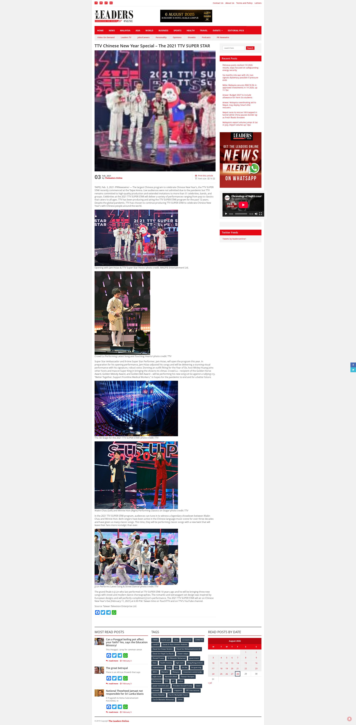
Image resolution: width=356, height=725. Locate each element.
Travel (203, 30)
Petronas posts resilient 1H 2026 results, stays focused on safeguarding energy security (240, 67)
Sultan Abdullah (159, 695)
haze (154, 663)
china (176, 640)
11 (221, 663)
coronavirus (186, 640)
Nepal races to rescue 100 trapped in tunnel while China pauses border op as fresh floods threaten (239, 115)
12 (227, 663)
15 (246, 663)
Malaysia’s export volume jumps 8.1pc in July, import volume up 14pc (240, 123)
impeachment (158, 667)
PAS (166, 681)
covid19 (156, 644)
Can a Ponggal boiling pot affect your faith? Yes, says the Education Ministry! (127, 642)
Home (100, 30)
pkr (173, 681)
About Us (229, 3)
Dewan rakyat (182, 653)
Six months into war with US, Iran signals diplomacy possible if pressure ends (240, 77)
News (112, 30)
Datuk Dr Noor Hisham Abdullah (175, 644)
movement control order (192, 672)
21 (238, 668)
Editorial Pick (236, 30)
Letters (258, 3)
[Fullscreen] (260, 213)
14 (238, 663)
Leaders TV (126, 37)
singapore (178, 690)
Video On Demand (106, 37)
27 (232, 674)
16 (256, 663)
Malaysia (125, 30)
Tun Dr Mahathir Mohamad (163, 699)
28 (238, 674)
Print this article (205, 175)
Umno (180, 699)
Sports (177, 30)
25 (221, 674)
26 (227, 674)
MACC (155, 672)
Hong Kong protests (195, 663)
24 (213, 674)
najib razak (157, 676)
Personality (161, 37)
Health (191, 30)
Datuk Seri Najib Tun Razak (163, 653)
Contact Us (218, 3)
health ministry (166, 663)
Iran (176, 667)
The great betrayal (117, 668)
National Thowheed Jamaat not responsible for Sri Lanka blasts (125, 692)
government (194, 658)
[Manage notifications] (349, 719)
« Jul (210, 682)
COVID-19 (199, 640)
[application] (243, 205)
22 (246, 668)
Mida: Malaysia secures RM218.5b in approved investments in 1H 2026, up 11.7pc (239, 87)
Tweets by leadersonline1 (234, 238)
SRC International (192, 690)
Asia (138, 30)
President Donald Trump (182, 686)
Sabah (198, 686)
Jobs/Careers (143, 37)
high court (180, 663)
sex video (166, 690)
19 (227, 668)
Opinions (177, 37)
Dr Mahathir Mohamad (177, 658)
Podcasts (206, 37)
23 (256, 668)
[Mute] (256, 213)
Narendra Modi (171, 676)
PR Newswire (223, 37)
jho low (184, 667)
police (180, 681)
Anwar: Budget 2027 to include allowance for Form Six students (237, 96)
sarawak (156, 690)
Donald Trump (158, 658)
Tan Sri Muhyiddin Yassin (178, 695)
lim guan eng (196, 667)
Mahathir (165, 672)
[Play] (226, 213)
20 (232, 668)
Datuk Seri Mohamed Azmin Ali (188, 649)
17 (213, 668)
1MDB (155, 640)
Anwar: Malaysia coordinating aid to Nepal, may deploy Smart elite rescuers (239, 105)
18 (221, 668)
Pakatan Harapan (187, 676)
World (149, 30)
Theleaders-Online (113, 178)
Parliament (157, 681)
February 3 (127, 661)
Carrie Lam (165, 640)
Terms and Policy (244, 3)
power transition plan (161, 686)
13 (232, 663)
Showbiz (192, 37)
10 (213, 663)
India (169, 667)
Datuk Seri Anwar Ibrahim (163, 649)
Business (163, 30)
